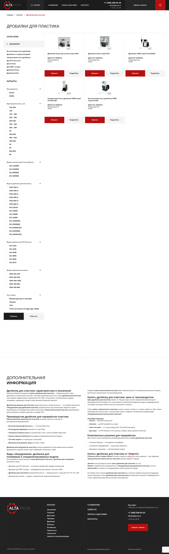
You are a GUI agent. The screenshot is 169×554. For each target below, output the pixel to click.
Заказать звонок (140, 5)
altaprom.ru (131, 456)
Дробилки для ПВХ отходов (18, 469)
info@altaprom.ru (115, 5)
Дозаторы (51, 515)
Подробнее (74, 73)
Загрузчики (51, 509)
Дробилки (51, 521)
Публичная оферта (134, 549)
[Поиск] (160, 5)
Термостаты (52, 530)
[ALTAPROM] (13, 5)
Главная (10, 15)
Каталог (37, 5)
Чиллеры (50, 518)
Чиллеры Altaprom (96, 442)
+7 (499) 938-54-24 (112, 3)
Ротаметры (51, 527)
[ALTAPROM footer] (24, 508)
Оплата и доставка (69, 5)
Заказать (54, 73)
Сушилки (50, 512)
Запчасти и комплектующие (58, 536)
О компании (53, 5)
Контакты (85, 5)
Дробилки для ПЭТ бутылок (18, 466)
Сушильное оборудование (99, 446)
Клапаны (50, 524)
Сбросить (34, 316)
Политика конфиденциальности (99, 549)
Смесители (51, 533)
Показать (13, 316)
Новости (92, 509)
